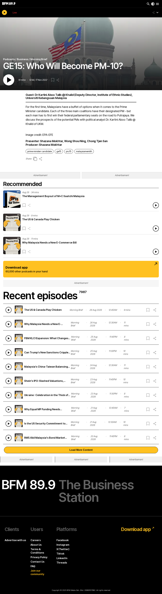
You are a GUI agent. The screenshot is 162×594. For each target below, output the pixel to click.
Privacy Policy (39, 557)
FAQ (33, 566)
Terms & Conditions (37, 551)
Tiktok (60, 553)
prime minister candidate (39, 151)
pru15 (68, 151)
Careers (36, 540)
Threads (61, 562)
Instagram (62, 544)
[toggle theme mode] (153, 4)
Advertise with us (15, 540)
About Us (36, 544)
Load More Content (81, 450)
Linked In (61, 558)
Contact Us (37, 561)
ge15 (58, 151)
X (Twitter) (62, 549)
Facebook (62, 540)
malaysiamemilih (84, 151)
